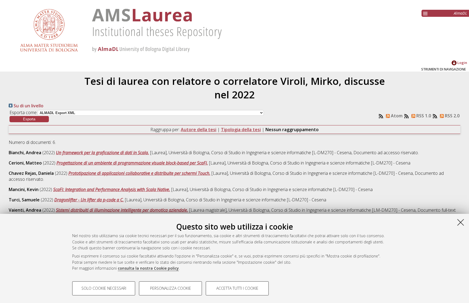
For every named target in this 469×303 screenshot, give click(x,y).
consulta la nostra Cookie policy (148, 268)
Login (462, 62)
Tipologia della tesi (241, 130)
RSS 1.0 (423, 116)
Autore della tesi (198, 130)
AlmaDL (460, 13)
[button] (29, 119)
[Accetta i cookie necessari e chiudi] (460, 222)
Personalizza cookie (170, 288)
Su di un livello (27, 106)
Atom (396, 116)
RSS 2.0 (452, 116)
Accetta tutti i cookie (237, 288)
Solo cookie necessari (103, 288)
